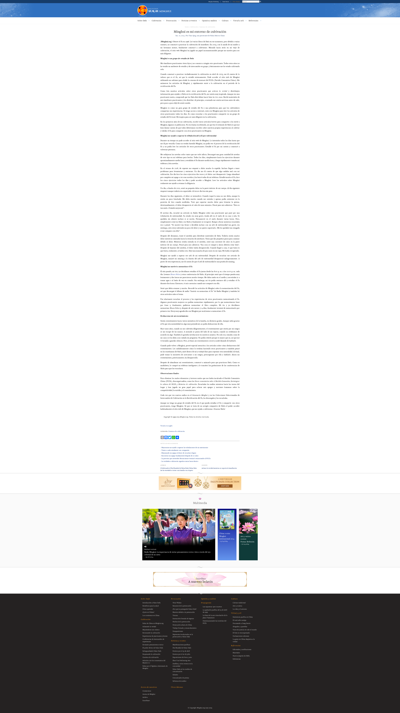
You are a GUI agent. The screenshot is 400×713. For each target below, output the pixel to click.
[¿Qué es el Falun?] (143, 5)
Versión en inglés (166, 426)
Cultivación (156, 20)
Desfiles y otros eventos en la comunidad (183, 664)
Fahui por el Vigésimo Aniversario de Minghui (155, 667)
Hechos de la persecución (181, 622)
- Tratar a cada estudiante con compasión (174, 450)
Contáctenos (146, 691)
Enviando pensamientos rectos (152, 645)
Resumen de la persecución (182, 606)
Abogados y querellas (240, 626)
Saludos (175, 675)
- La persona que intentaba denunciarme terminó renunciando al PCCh (185, 458)
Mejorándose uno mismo (150, 630)
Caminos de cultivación (207, 27)
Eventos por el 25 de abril (181, 651)
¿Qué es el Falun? (148, 612)
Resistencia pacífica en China (243, 617)
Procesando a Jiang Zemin (241, 623)
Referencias (253, 20)
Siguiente (204, 465)
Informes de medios (179, 681)
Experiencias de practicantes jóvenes (154, 636)
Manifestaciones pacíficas (181, 645)
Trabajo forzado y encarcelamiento (185, 628)
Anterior (163, 465)
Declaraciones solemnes (241, 636)
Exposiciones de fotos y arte (182, 657)
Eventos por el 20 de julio (181, 654)
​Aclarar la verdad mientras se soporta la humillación (219, 468)
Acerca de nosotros (149, 687)
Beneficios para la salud (150, 606)
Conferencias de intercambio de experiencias (153, 640)
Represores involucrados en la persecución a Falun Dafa (183, 635)
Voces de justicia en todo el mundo (245, 630)
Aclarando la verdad (149, 626)
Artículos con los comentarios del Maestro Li (153, 661)
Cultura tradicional (239, 603)
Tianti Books (225, 1)
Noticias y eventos (189, 20)
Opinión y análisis (209, 20)
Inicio (187, 27)
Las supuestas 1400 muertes (212, 607)
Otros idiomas (236, 1)
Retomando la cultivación (151, 633)
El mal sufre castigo (239, 620)
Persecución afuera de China (182, 625)
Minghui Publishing (213, 1)
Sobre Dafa (142, 20)
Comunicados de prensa (181, 678)
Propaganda (206, 602)
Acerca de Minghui (148, 694)
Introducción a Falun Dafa (151, 603)
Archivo (145, 697)
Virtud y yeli (238, 20)
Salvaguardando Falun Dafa (151, 651)
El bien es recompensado (241, 633)
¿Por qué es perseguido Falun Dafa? (185, 609)
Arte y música (237, 606)
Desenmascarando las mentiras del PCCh (214, 622)
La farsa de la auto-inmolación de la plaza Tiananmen (215, 616)
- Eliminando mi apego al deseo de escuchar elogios (178, 453)
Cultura (225, 20)
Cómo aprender (147, 609)
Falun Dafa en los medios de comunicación (182, 670)
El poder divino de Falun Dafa (152, 648)
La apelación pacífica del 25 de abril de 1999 (215, 611)
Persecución (171, 20)
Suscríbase (146, 700)
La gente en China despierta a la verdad (244, 640)
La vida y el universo (240, 609)
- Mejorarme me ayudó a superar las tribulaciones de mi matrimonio (184, 447)
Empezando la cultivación (151, 654)
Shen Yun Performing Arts (181, 660)
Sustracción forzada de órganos (183, 618)
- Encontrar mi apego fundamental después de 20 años (179, 456)
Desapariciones (178, 631)
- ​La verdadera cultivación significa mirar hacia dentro (179, 461)
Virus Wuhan (177, 603)
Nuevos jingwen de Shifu (241, 656)
